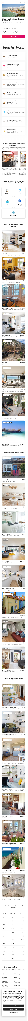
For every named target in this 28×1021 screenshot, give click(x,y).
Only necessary (13, 1009)
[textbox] (7, 33)
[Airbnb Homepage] (3, 2)
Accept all (13, 1005)
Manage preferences (13, 1012)
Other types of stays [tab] (16, 969)
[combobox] (13, 28)
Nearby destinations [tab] (6, 969)
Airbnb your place (20, 2)
